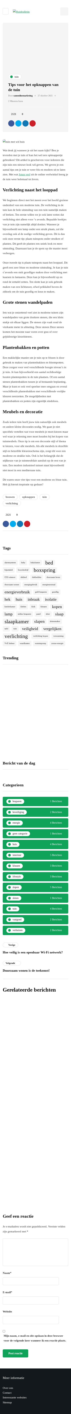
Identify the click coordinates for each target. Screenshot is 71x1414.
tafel (6, 629)
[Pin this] (32, 123)
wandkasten (25, 643)
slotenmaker (55, 621)
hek (7, 599)
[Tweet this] (18, 123)
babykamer (35, 563)
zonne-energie (57, 643)
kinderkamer (10, 607)
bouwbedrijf (23, 570)
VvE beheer (10, 643)
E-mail (7, 1292)
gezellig (55, 592)
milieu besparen (24, 614)
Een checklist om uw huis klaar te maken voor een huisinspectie (52, 717)
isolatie (51, 599)
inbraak (34, 599)
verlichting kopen (40, 636)
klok (33, 607)
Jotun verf (24, 174)
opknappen (28, 496)
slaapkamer (17, 621)
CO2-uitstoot (10, 577)
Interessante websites (15, 1397)
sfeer (48, 614)
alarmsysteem (10, 563)
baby (23, 563)
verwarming (58, 636)
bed (49, 562)
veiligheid (30, 629)
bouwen (10, 496)
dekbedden (36, 577)
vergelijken (52, 629)
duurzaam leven (53, 577)
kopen (57, 607)
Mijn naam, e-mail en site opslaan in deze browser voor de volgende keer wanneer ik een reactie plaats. (35, 1338)
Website (7, 1311)
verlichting (12, 503)
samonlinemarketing (23, 95)
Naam (7, 1272)
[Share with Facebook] (11, 123)
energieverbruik (17, 592)
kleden (23, 607)
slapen (39, 621)
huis (19, 599)
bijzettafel (9, 570)
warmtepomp (40, 643)
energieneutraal (48, 585)
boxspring (44, 570)
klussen (44, 607)
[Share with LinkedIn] (25, 123)
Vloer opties (10, 713)
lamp (9, 614)
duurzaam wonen (12, 585)
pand (38, 614)
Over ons (8, 1387)
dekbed (24, 577)
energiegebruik (30, 585)
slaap (59, 614)
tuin (44, 496)
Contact (7, 1392)
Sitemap (7, 1402)
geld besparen (41, 592)
